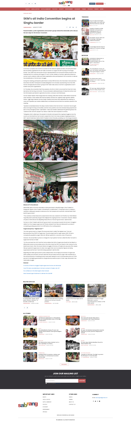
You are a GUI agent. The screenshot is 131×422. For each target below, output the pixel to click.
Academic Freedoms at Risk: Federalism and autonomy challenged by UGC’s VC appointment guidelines (96, 31)
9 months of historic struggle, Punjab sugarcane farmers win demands (42, 265)
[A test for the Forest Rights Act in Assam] (75, 290)
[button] (105, 3)
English (64, 5)
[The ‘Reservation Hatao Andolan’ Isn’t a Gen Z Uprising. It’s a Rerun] (85, 81)
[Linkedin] (73, 27)
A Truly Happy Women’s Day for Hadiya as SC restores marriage (97, 47)
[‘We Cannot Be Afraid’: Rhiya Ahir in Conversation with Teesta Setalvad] (73, 320)
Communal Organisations (85, 64)
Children (83, 328)
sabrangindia (93, 73)
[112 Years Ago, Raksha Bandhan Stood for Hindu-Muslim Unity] (85, 91)
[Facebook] (26, 4)
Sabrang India (84, 334)
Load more (64, 364)
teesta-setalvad (93, 91)
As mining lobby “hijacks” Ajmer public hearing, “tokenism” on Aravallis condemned (31, 300)
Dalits (83, 74)
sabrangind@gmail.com (101, 397)
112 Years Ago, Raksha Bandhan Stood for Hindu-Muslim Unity (97, 89)
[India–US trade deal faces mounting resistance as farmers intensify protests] (54, 290)
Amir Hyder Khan (93, 83)
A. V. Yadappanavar (85, 357)
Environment (26, 296)
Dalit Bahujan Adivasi (92, 296)
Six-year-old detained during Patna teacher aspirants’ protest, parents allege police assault (92, 331)
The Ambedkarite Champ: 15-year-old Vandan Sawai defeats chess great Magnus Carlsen (98, 70)
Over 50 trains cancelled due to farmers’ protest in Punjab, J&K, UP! (41, 268)
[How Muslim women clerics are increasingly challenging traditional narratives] (85, 40)
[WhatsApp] (32, 4)
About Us (92, 3)
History (83, 94)
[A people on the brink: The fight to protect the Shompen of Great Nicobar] (73, 357)
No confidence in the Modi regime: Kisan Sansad (36, 271)
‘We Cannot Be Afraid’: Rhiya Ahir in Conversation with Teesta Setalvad (90, 318)
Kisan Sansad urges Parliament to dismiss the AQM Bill (37, 273)
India (91, 25)
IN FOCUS (85, 55)
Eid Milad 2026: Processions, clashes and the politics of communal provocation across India (49, 356)
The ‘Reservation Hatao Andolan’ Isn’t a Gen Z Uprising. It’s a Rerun (97, 80)
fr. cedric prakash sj (94, 64)
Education (92, 34)
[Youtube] (35, 4)
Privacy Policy (58, 383)
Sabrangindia (27, 27)
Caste (91, 50)
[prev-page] (24, 308)
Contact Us (100, 3)
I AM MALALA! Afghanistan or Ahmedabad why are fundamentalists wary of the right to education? (97, 60)
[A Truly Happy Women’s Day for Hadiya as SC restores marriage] (85, 48)
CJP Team (68, 301)
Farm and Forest (27, 13)
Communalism (93, 42)
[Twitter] (29, 4)
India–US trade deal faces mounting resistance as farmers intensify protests (54, 300)
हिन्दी (69, 5)
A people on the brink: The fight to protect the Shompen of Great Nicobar (92, 355)
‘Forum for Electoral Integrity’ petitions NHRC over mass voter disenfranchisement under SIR (97, 22)
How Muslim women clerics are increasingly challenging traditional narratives (97, 39)
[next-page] (27, 308)
